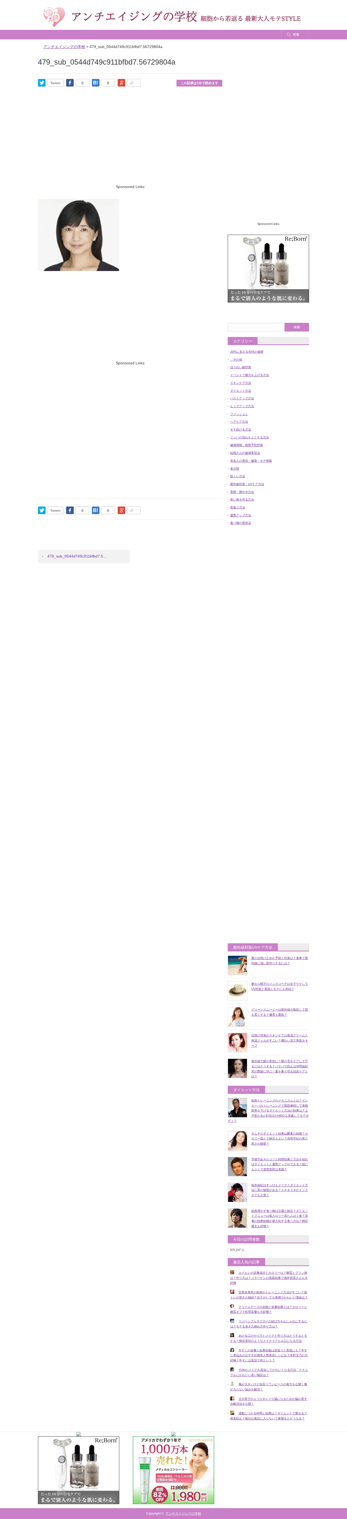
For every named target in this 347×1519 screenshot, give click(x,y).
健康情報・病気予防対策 (246, 445)
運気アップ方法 (240, 515)
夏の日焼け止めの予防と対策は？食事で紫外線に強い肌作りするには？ (279, 960)
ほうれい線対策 (240, 367)
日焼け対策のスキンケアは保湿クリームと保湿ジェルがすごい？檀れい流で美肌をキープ (279, 1040)
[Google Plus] (134, 82)
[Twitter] (42, 83)
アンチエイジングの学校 (183, 1513)
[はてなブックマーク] (95, 83)
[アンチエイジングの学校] (172, 17)
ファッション (239, 414)
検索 (296, 34)
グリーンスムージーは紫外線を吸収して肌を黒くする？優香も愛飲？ (279, 1012)
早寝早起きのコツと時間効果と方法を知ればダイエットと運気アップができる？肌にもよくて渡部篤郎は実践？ (279, 1164)
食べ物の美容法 (240, 522)
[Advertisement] (130, 143)
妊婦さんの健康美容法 (245, 452)
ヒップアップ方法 (242, 406)
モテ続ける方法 (240, 429)
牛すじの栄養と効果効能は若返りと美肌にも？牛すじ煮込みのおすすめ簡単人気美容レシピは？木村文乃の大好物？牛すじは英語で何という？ (269, 1355)
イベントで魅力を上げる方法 (249, 375)
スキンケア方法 (240, 382)
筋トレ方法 (237, 476)
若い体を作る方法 (242, 499)
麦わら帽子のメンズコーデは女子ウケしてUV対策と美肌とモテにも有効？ (279, 986)
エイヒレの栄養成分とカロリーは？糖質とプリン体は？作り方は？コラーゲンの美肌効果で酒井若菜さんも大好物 (269, 1277)
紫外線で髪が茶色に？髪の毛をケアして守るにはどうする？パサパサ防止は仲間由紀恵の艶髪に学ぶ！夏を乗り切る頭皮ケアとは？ (279, 1068)
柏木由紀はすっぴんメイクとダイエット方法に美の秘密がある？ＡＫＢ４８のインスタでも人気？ (279, 1190)
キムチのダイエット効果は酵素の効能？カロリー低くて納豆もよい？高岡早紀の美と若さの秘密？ (279, 1138)
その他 (236, 359)
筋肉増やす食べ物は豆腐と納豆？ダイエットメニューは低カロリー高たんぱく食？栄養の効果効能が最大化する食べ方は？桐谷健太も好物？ (279, 1218)
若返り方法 (237, 507)
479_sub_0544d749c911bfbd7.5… (77, 556)
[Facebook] (70, 83)
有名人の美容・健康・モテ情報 (251, 460)
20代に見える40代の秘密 (247, 351)
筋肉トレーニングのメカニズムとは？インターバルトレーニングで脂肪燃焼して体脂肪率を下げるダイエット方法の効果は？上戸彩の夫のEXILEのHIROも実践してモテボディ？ (268, 1110)
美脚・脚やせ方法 (242, 491)
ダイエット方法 (240, 390)
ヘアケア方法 (239, 421)
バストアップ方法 (242, 398)
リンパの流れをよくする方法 (249, 437)
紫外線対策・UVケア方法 (247, 484)
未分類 (234, 468)
